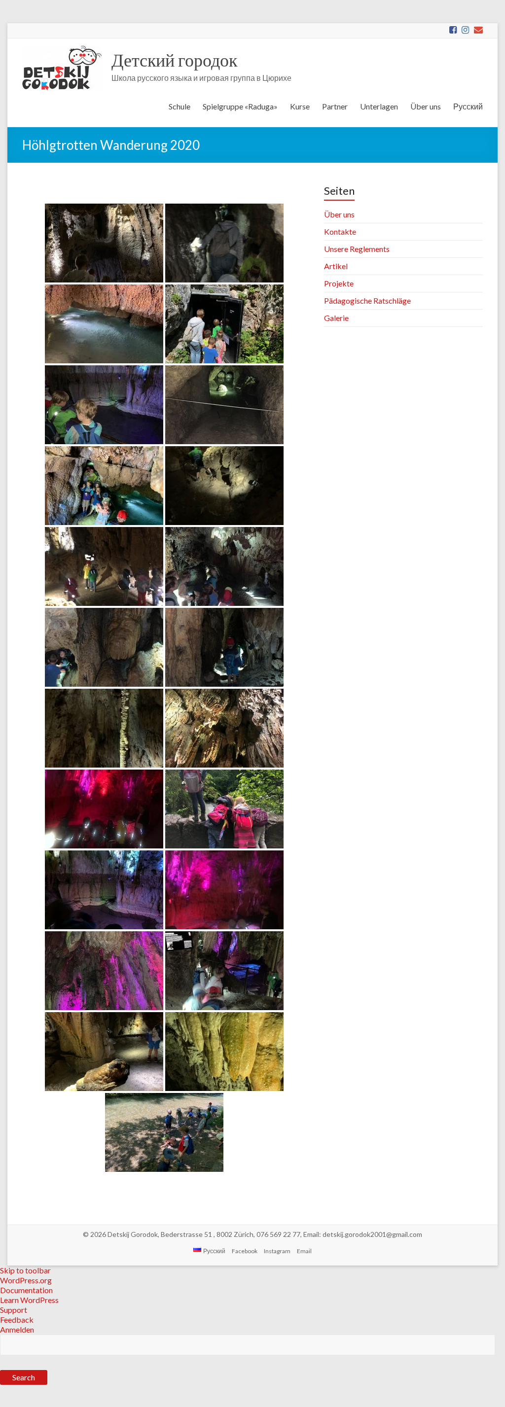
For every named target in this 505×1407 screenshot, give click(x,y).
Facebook (244, 1251)
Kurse (300, 106)
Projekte (339, 283)
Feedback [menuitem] (17, 1319)
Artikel (336, 266)
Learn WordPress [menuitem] (29, 1299)
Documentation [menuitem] (26, 1290)
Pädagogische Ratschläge (367, 300)
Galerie (336, 317)
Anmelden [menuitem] (17, 1329)
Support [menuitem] (13, 1309)
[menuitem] (252, 1367)
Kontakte (340, 231)
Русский (468, 106)
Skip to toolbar (25, 1270)
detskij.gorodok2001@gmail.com (372, 1234)
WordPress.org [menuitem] (26, 1280)
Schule (179, 106)
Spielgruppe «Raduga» (240, 106)
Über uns (425, 106)
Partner (335, 106)
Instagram (277, 1251)
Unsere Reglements (357, 248)
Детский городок (174, 59)
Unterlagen (379, 106)
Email (304, 1251)
